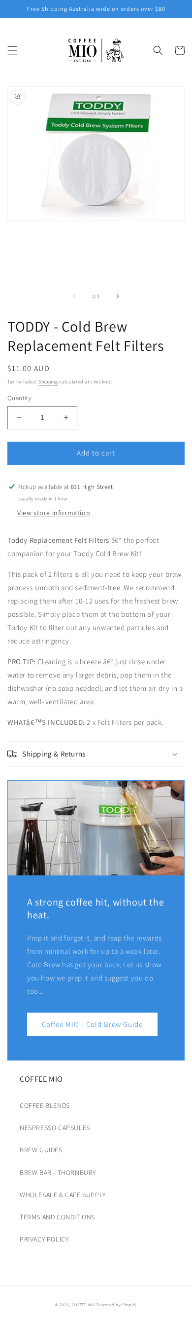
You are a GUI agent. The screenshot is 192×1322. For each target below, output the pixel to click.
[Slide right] (117, 296)
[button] (12, 50)
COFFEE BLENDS (45, 1105)
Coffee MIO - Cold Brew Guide (92, 1024)
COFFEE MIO (84, 1304)
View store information (53, 512)
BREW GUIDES (41, 1149)
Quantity (19, 398)
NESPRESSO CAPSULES (55, 1127)
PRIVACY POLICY (44, 1239)
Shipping (48, 381)
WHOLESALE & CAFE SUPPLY (63, 1194)
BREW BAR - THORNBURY (58, 1172)
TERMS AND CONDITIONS (57, 1216)
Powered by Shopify (116, 1304)
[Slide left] (74, 296)
